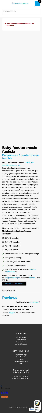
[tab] (9, 291)
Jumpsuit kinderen (21, 344)
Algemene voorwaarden (21, 361)
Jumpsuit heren (21, 339)
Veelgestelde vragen (21, 355)
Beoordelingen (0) (8, 291)
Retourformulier (21, 357)
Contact (21, 359)
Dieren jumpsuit (21, 337)
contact (32, 278)
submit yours (34, 302)
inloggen (12, 313)
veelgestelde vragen (12, 278)
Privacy (21, 363)
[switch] (37, 410)
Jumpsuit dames (21, 342)
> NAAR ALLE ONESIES (14, 284)
